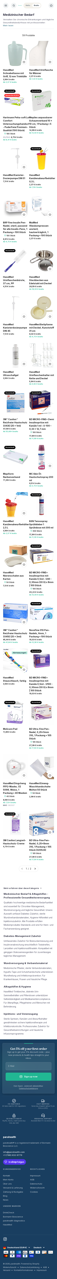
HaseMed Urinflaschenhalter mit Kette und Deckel (41, 375)
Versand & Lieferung (13, 1187)
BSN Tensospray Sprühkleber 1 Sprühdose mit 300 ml (41, 524)
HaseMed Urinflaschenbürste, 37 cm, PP (14, 280)
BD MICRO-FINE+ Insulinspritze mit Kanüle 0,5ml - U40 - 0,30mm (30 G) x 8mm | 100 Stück (41, 579)
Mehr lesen (8, 25)
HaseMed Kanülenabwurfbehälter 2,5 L (16, 524)
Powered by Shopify (30, 1264)
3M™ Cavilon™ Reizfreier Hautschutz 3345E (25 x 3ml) (15, 633)
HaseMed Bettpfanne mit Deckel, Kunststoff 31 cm (41, 327)
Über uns (7, 1183)
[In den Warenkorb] (24, 62)
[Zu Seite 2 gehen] (35, 869)
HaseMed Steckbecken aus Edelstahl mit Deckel (40, 280)
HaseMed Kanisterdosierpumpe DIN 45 (15, 327)
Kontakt (6, 1175)
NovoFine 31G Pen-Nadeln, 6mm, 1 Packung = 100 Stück (40, 633)
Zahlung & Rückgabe (13, 1192)
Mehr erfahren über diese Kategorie (21, 888)
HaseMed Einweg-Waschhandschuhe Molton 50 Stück (39, 786)
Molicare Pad (10, 729)
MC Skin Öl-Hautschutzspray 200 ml (41, 477)
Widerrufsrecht (37, 1187)
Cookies (34, 1192)
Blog (5, 1196)
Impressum (35, 1175)
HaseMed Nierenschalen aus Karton (13, 575)
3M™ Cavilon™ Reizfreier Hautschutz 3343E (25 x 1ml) (15, 422)
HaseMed (7, 1224)
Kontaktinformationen (23, 1270)
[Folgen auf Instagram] (5, 1239)
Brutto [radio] (36, 5)
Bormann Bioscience (13, 1216)
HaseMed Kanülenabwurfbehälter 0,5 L (42, 178)
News (5, 1200)
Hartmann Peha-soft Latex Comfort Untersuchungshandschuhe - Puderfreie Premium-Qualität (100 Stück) (18, 124)
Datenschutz (36, 1183)
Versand (6, 1270)
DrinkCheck (8, 1212)
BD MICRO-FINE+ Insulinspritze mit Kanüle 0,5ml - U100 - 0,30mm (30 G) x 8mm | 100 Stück (41, 684)
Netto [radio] (28, 5)
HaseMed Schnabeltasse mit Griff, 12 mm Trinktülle (15, 73)
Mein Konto (8, 1179)
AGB (32, 1179)
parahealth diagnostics (14, 1220)
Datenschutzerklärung (28, 1088)
